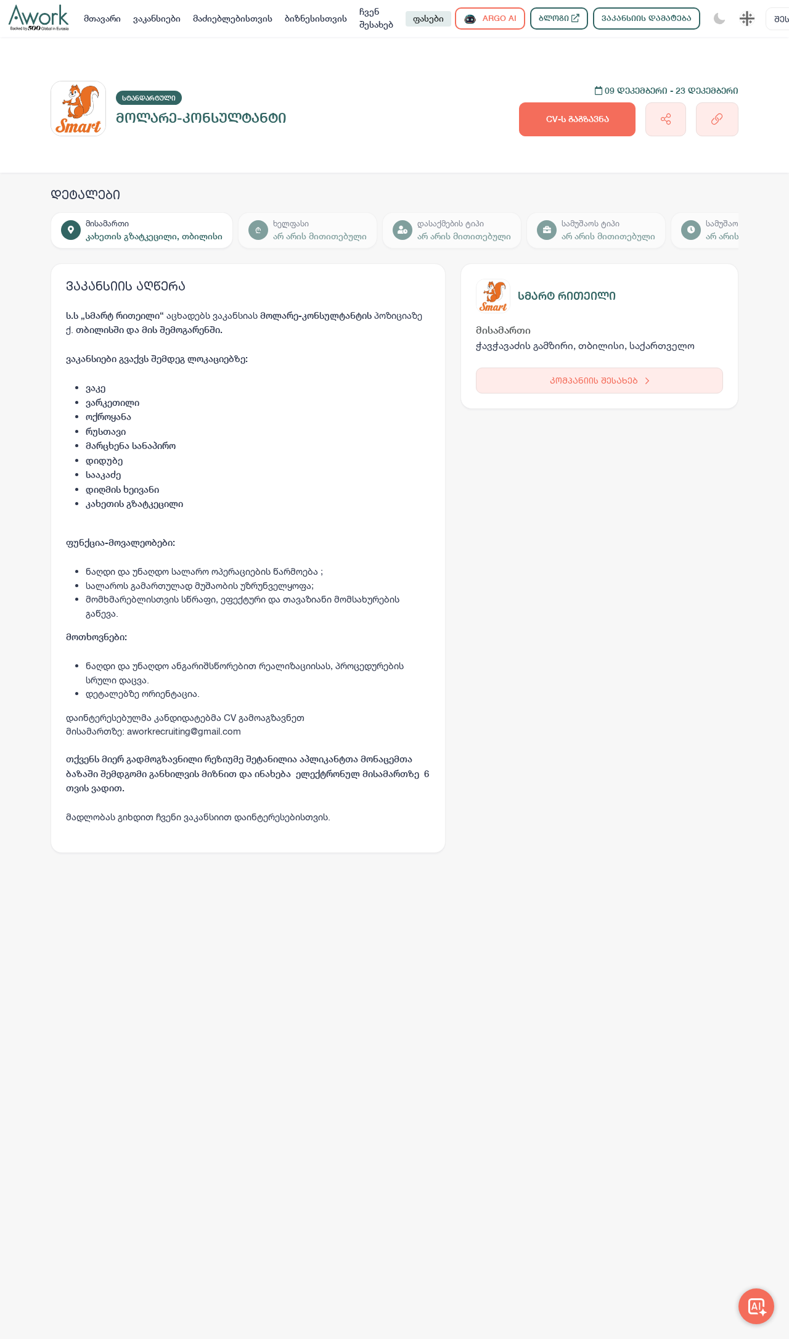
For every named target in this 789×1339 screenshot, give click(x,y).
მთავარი (102, 18)
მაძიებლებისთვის (232, 18)
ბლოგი (555, 18)
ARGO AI (498, 18)
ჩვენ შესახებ (376, 18)
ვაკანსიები (157, 18)
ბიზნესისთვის (316, 18)
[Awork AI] (756, 1306)
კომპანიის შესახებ (595, 380)
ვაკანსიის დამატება (647, 18)
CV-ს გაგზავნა (577, 119)
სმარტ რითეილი (567, 295)
